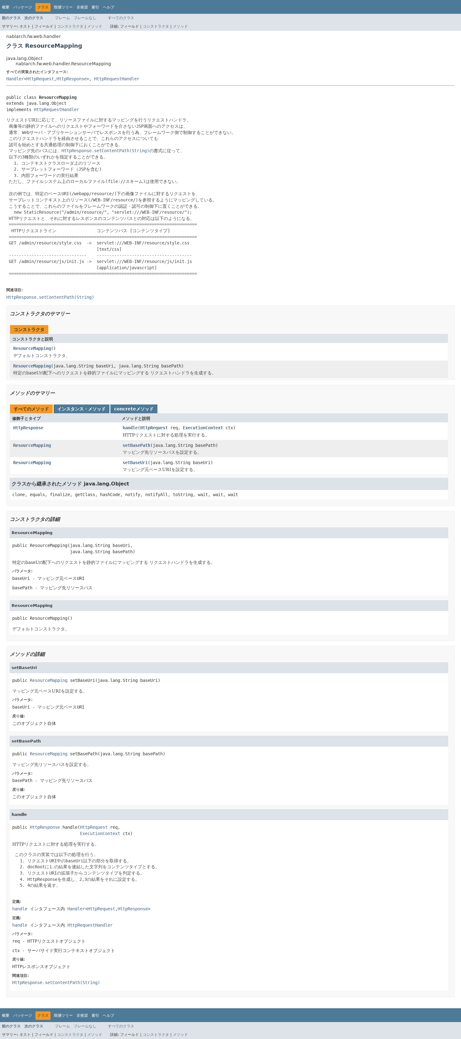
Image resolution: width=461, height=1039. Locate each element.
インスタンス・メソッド (81, 408)
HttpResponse (71, 78)
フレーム (62, 18)
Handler (15, 78)
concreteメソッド (134, 408)
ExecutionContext (203, 427)
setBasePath (136, 445)
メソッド (94, 26)
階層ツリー (63, 7)
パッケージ (22, 7)
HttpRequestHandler (116, 78)
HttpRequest (40, 78)
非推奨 (82, 7)
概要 (5, 7)
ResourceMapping (32, 348)
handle (130, 427)
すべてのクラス (121, 18)
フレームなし (85, 18)
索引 (95, 7)
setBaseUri (135, 462)
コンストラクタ (70, 26)
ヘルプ (108, 7)
